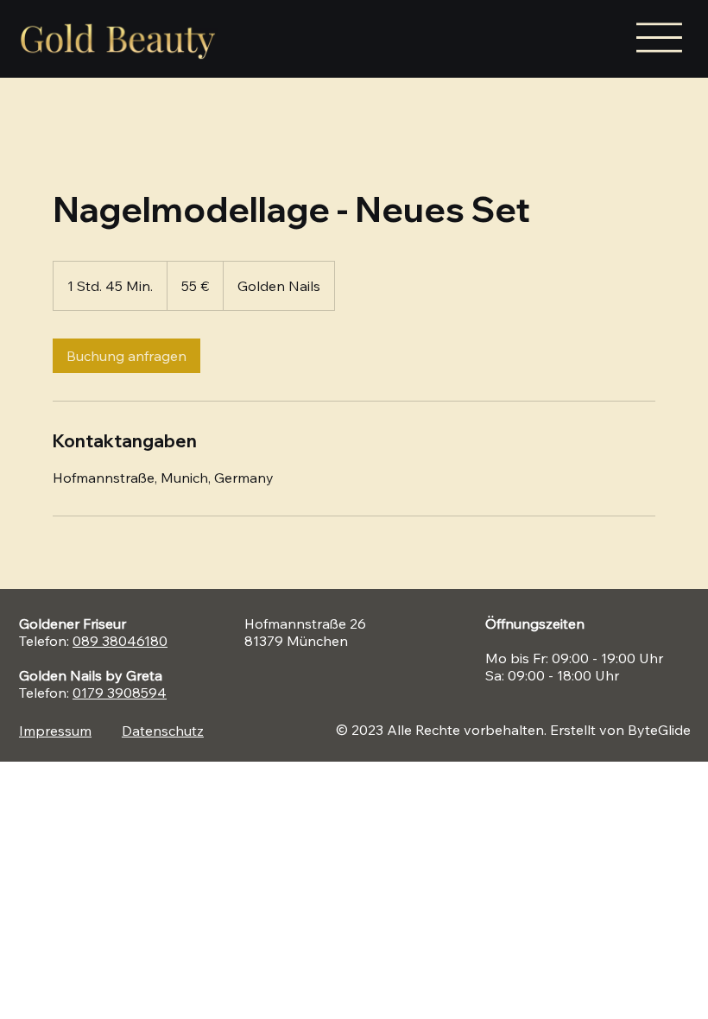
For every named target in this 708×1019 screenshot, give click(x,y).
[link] (126, 356)
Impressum (55, 730)
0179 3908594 (120, 692)
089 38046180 (120, 640)
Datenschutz (163, 730)
